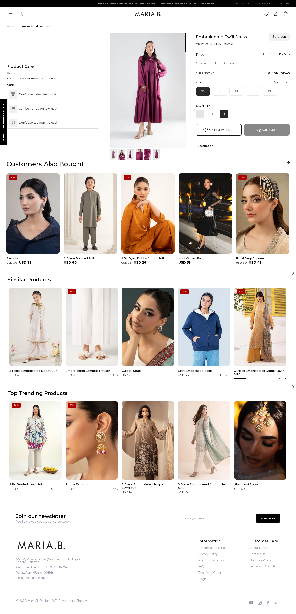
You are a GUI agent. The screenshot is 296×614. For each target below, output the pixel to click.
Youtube (284, 3)
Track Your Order (209, 573)
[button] (10, 13)
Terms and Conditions (264, 566)
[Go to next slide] (288, 163)
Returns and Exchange (214, 548)
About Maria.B (259, 548)
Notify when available (3, 122)
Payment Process (211, 560)
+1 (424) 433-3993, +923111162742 (45, 567)
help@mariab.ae (36, 578)
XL (272, 92)
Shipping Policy (260, 560)
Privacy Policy (208, 554)
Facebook (264, 3)
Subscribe (268, 518)
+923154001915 (42, 572)
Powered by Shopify (72, 601)
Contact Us (257, 554)
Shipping (202, 63)
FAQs (202, 566)
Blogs (202, 579)
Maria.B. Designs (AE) (43, 601)
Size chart (283, 82)
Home (9, 26)
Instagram (243, 3)
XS (205, 92)
